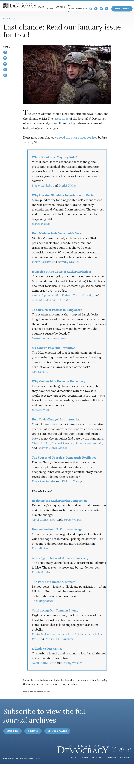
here (37, 679)
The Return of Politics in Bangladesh (57, 310)
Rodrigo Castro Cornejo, (77, 295)
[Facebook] (95, 8)
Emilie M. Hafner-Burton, (48, 634)
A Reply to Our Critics (47, 649)
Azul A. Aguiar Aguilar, (46, 295)
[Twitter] (101, 8)
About (74, 758)
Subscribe (81, 9)
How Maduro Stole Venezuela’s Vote (56, 233)
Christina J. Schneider (59, 639)
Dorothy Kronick (68, 262)
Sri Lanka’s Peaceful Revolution (54, 348)
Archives (33, 731)
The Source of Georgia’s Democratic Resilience (64, 457)
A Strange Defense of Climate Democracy (60, 558)
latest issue (61, 119)
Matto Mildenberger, (79, 634)
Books (50, 9)
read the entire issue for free (78, 137)
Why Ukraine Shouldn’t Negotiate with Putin (63, 195)
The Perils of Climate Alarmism (53, 582)
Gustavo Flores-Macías (52, 448)
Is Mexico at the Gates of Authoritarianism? (62, 272)
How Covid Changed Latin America (56, 419)
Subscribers (122, 8)
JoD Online (70, 7)
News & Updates (11, 19)
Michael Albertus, (63, 443)
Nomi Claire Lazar (44, 520)
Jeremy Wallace (72, 520)
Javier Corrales (41, 262)
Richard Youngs (72, 481)
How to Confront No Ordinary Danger (58, 529)
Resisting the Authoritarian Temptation (59, 501)
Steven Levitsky (42, 186)
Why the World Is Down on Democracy (58, 381)
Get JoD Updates (57, 731)
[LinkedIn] (106, 8)
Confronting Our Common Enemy (55, 610)
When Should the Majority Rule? (54, 157)
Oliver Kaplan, (41, 443)
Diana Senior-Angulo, (89, 443)
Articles (96, 758)
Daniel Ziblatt (67, 186)
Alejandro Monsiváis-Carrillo (51, 300)
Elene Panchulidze (43, 481)
